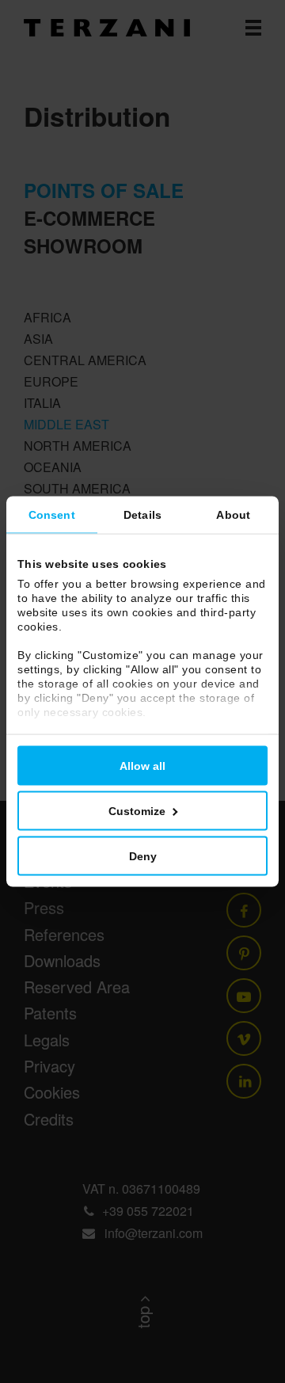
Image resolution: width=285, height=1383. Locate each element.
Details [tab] (143, 515)
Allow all (142, 766)
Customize (136, 811)
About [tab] (233, 515)
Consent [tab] (51, 515)
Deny (143, 856)
